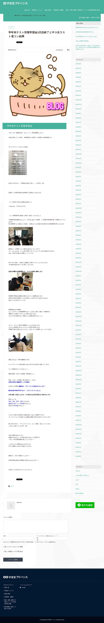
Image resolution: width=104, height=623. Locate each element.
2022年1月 (78, 311)
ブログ (12, 486)
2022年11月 (79, 266)
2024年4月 (78, 190)
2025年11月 (79, 104)
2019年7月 (78, 447)
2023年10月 (79, 217)
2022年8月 (78, 280)
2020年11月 (79, 375)
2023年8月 (78, 226)
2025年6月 (78, 126)
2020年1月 (78, 420)
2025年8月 (78, 117)
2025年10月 (79, 108)
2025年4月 (78, 136)
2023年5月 (78, 239)
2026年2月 (78, 90)
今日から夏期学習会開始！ (82, 41)
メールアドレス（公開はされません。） (47, 535)
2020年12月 (79, 370)
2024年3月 (78, 194)
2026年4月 (78, 81)
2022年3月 (78, 302)
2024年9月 (78, 167)
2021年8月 (78, 334)
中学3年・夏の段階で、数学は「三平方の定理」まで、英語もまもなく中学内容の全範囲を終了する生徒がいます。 (88, 47)
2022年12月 (79, 262)
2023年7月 (78, 230)
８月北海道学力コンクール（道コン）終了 (86, 36)
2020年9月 (78, 384)
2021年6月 (78, 343)
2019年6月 (78, 451)
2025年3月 (78, 140)
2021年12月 (79, 316)
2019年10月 (79, 433)
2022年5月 (78, 293)
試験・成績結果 (80, 493)
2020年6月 (78, 397)
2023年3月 (78, 248)
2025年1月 (78, 149)
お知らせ (78, 470)
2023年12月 (79, 208)
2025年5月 (78, 131)
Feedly (23, 587)
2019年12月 (79, 424)
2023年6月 (78, 235)
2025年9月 (78, 113)
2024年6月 (78, 181)
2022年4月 (78, 298)
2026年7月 (78, 68)
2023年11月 (79, 212)
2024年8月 (78, 172)
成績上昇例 (48, 10)
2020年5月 (78, 402)
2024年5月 (78, 185)
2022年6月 (78, 289)
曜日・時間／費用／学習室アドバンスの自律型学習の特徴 (83, 10)
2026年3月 (78, 86)
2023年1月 (78, 257)
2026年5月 (78, 77)
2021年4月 (78, 352)
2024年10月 (79, 163)
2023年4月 (78, 244)
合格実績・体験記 (58, 10)
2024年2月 (78, 199)
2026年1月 (78, 95)
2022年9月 (78, 275)
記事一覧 (27, 10)
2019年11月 (79, 429)
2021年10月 (79, 325)
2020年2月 (78, 415)
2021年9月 (78, 329)
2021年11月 (79, 321)
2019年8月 (78, 442)
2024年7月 (78, 176)
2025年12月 (79, 99)
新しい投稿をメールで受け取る (14, 551)
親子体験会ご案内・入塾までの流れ (89, 17)
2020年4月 (78, 406)
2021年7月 (78, 339)
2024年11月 (79, 158)
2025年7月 (78, 122)
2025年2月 (78, 144)
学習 (77, 484)
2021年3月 (78, 357)
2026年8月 (78, 63)
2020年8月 (78, 388)
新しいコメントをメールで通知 (14, 546)
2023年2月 (78, 253)
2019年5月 (78, 456)
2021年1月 (78, 366)
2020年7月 (78, 393)
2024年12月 (79, 154)
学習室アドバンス (37, 10)
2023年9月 (78, 221)
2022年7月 (78, 284)
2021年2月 (78, 361)
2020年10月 (79, 379)
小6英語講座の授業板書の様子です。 (85, 32)
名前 (4, 535)
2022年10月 (79, 271)
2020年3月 (78, 411)
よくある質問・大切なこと (82, 475)
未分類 (77, 488)
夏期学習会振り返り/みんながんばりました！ (87, 27)
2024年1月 (78, 203)
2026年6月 (78, 72)
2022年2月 (78, 307)
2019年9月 (78, 438)
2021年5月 (78, 348)
